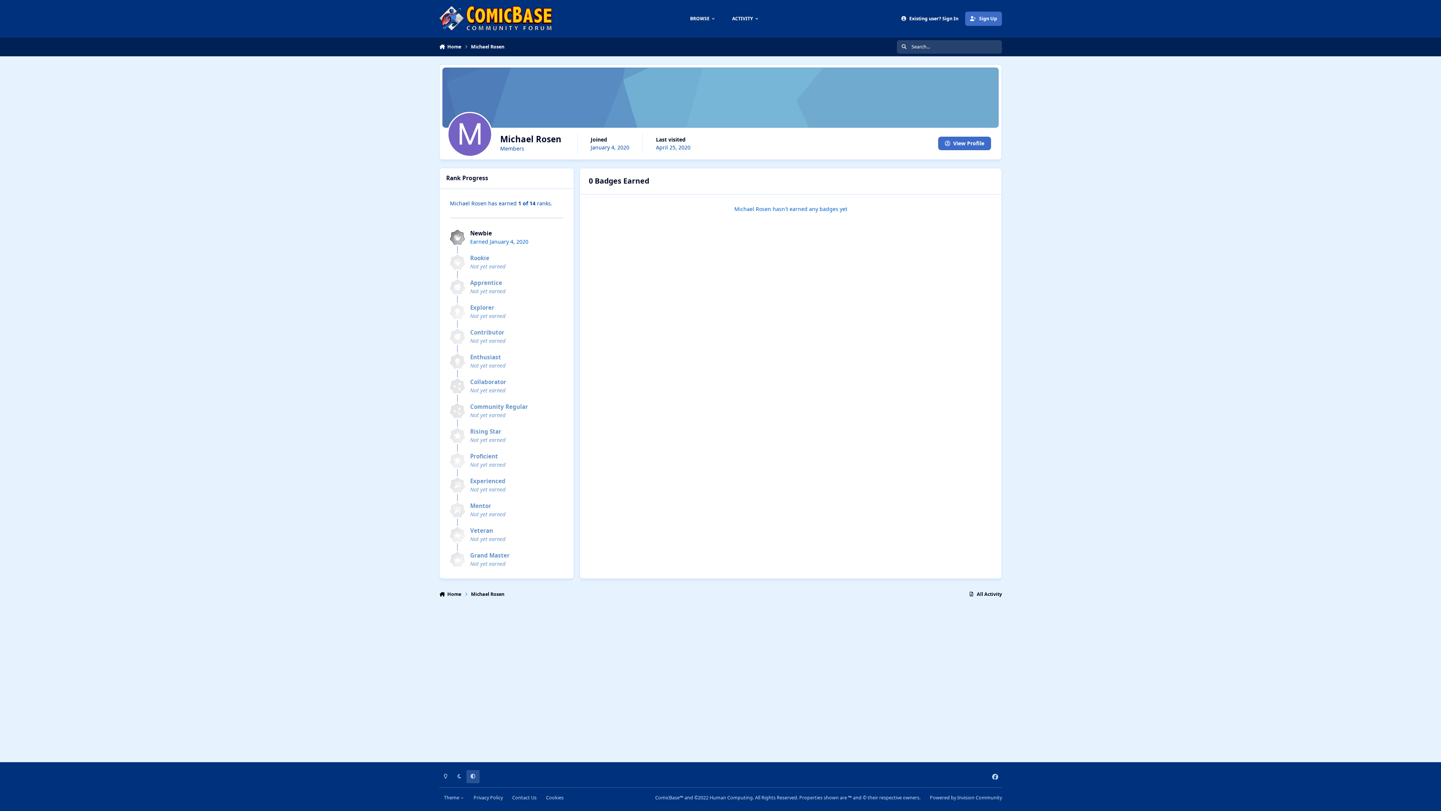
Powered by (966, 797)
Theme (452, 797)
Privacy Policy (488, 797)
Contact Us (524, 797)
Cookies (555, 797)
